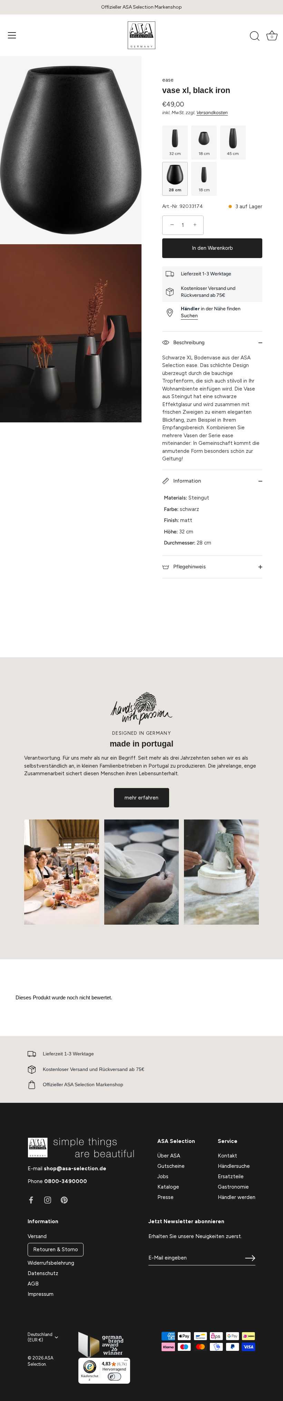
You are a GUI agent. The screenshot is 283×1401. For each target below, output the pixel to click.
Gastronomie (233, 1187)
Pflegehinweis (189, 567)
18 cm (204, 153)
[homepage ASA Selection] (141, 35)
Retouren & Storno (55, 1249)
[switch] (114, 1377)
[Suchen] (254, 36)
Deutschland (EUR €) (40, 1337)
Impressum (40, 1294)
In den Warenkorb (212, 248)
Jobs (162, 1176)
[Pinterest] (64, 1200)
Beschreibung (188, 342)
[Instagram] (47, 1200)
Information (186, 481)
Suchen (189, 316)
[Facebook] (31, 1200)
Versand (37, 1236)
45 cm (233, 153)
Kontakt (227, 1156)
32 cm (175, 153)
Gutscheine (171, 1166)
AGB (33, 1284)
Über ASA (168, 1156)
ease (168, 80)
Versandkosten (212, 112)
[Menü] (12, 35)
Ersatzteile (231, 1176)
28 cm (175, 189)
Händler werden (236, 1197)
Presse (165, 1197)
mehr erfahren (141, 798)
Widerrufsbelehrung (51, 1263)
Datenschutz (43, 1273)
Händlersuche (234, 1166)
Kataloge (168, 1187)
